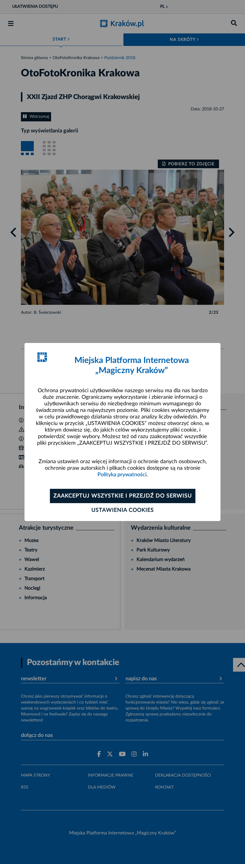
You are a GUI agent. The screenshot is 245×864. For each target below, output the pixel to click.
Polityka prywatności (121, 474)
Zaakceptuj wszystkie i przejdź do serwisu (122, 496)
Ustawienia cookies (122, 510)
